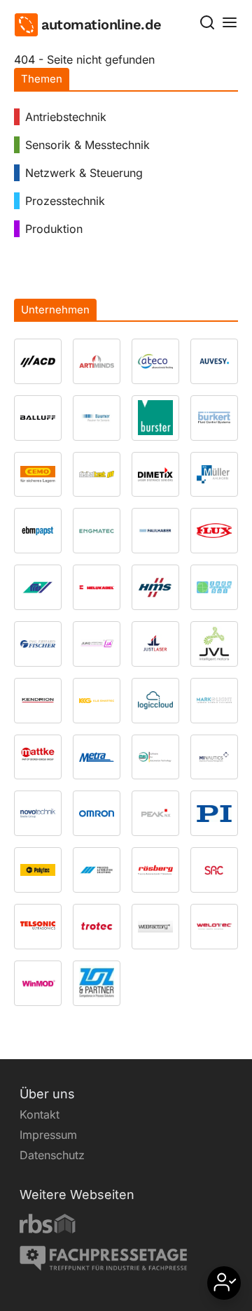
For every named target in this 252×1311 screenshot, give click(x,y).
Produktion (54, 229)
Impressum (48, 1135)
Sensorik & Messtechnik (87, 145)
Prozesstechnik (65, 201)
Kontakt (39, 1114)
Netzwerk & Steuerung (84, 173)
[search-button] (207, 22)
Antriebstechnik (65, 117)
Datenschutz (52, 1155)
